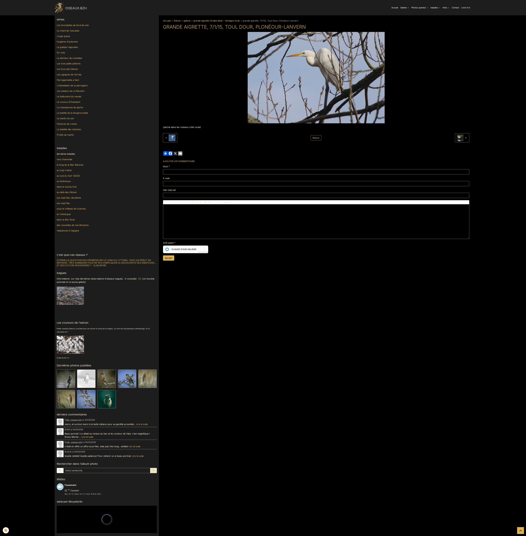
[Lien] (197, 202)
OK (153, 470)
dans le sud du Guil (66, 186)
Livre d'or (465, 7)
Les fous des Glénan (67, 69)
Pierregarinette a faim (68, 80)
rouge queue (63, 36)
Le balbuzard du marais (69, 96)
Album (177, 20)
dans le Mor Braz (66, 219)
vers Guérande (64, 159)
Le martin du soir (65, 118)
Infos (445, 7)
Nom (165, 166)
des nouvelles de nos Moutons (73, 225)
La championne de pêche (70, 107)
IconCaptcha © (202, 252)
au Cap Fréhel (64, 170)
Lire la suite (142, 424)
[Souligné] (174, 202)
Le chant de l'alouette (68, 30)
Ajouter (168, 258)
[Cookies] (6, 530)
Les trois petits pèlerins (69, 63)
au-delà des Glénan (67, 192)
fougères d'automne (67, 41)
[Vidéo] (209, 202)
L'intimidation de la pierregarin (72, 85)
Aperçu (226, 202)
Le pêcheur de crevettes (69, 58)
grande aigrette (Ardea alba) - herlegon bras (216, 20)
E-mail (166, 178)
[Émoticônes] (218, 202)
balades (435, 7)
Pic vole (61, 52)
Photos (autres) (419, 7)
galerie (187, 20)
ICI (139, 278)
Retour (316, 137)
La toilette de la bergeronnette (72, 113)
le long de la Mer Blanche (70, 164)
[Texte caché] (201, 202)
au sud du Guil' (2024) (68, 175)
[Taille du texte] (178, 202)
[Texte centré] (192, 202)
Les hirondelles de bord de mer (73, 25)
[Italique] (169, 202)
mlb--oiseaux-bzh (74, 420)
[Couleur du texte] (183, 202)
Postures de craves (67, 123)
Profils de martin (65, 134)
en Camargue (64, 214)
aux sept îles (63, 203)
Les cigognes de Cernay (69, 74)
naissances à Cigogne (68, 230)
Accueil (394, 7)
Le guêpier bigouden (67, 47)
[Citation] (188, 202)
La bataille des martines (69, 129)
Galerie (403, 7)
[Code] (213, 202)
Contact (455, 7)
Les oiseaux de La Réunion (71, 91)
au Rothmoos (64, 181)
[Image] (205, 202)
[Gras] (165, 202)
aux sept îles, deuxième (69, 197)
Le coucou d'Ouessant (68, 102)
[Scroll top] (520, 530)
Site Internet (169, 190)
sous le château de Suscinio (71, 208)
